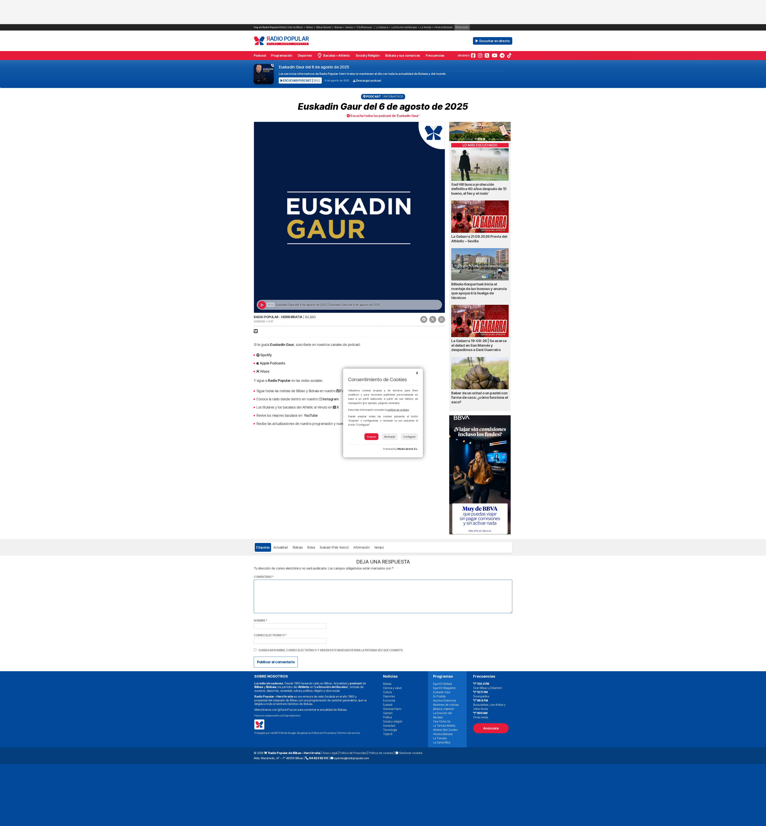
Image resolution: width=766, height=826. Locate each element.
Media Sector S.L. (407, 448)
